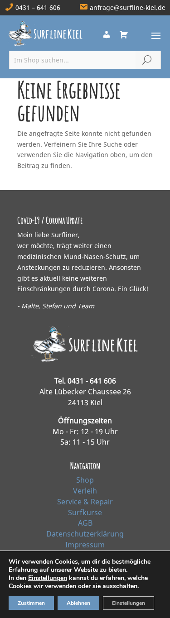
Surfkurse (85, 512)
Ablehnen (78, 603)
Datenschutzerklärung (85, 534)
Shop (85, 480)
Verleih (85, 491)
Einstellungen (47, 578)
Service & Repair (85, 502)
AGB (85, 523)
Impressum (85, 545)
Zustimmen (31, 603)
